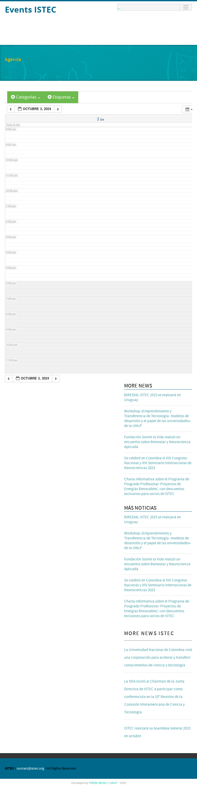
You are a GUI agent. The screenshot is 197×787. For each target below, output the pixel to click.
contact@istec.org (30, 768)
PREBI (93, 782)
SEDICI (103, 782)
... (119, 7)
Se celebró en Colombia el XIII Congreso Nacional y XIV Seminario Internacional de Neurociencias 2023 (157, 463)
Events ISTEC (30, 9)
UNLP (114, 782)
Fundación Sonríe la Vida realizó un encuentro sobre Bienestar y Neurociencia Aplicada (157, 442)
